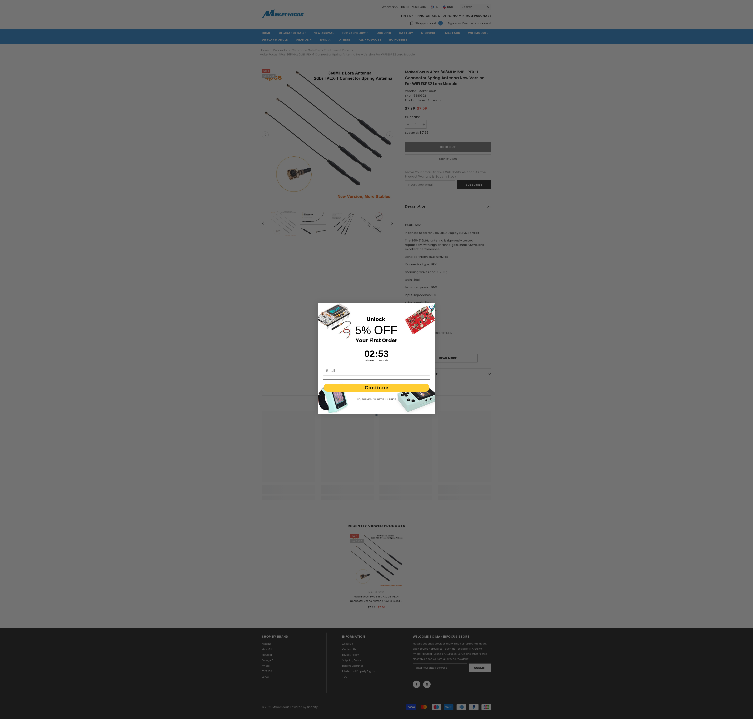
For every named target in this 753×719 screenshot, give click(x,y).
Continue (376, 387)
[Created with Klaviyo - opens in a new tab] (376, 415)
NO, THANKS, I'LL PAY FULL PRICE (376, 399)
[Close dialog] (431, 307)
